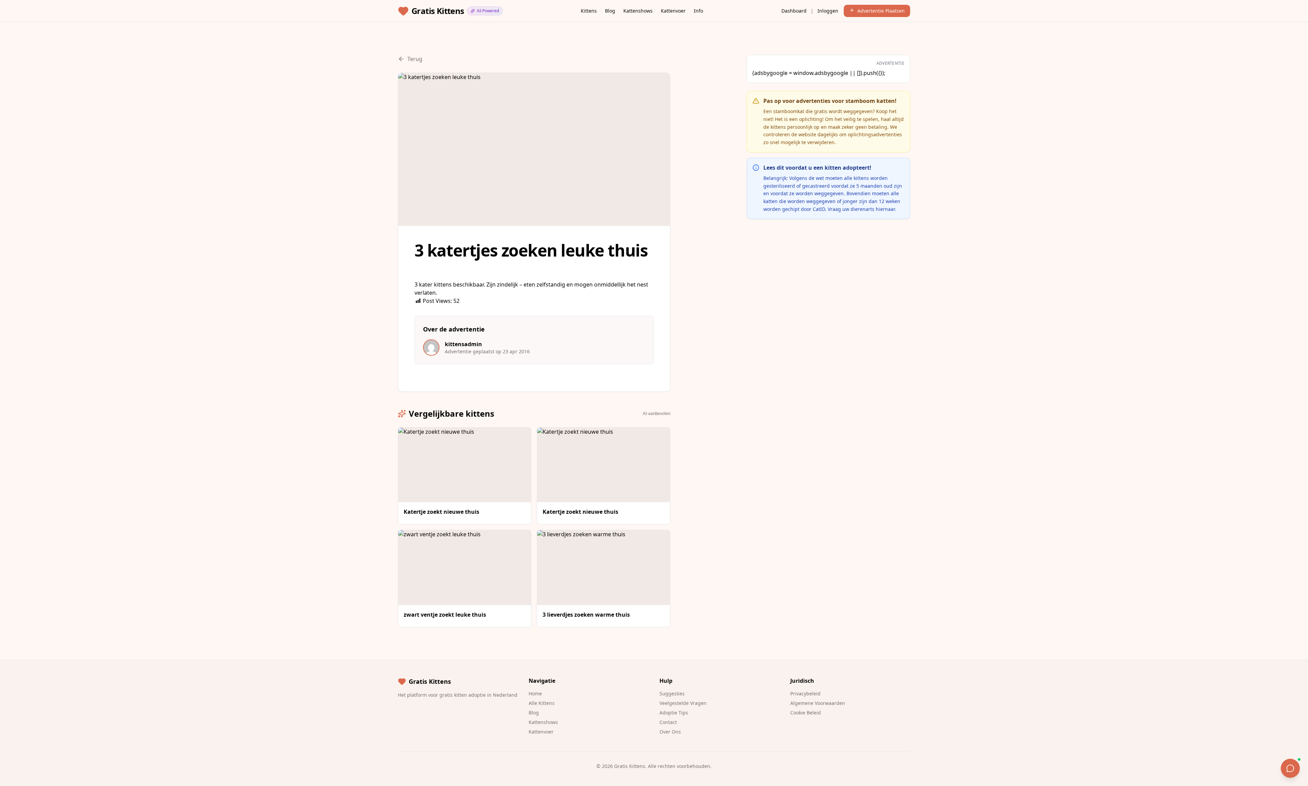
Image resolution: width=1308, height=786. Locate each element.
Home (535, 693)
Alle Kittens (542, 703)
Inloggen (828, 10)
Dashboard (794, 10)
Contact (668, 722)
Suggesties (672, 693)
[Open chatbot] (1290, 768)
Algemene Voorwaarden (817, 703)
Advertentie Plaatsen (881, 10)
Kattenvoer (673, 10)
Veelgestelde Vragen (682, 703)
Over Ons (670, 731)
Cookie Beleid (805, 712)
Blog (610, 10)
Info (698, 10)
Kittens (589, 10)
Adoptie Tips (673, 712)
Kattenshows (638, 10)
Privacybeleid (805, 693)
